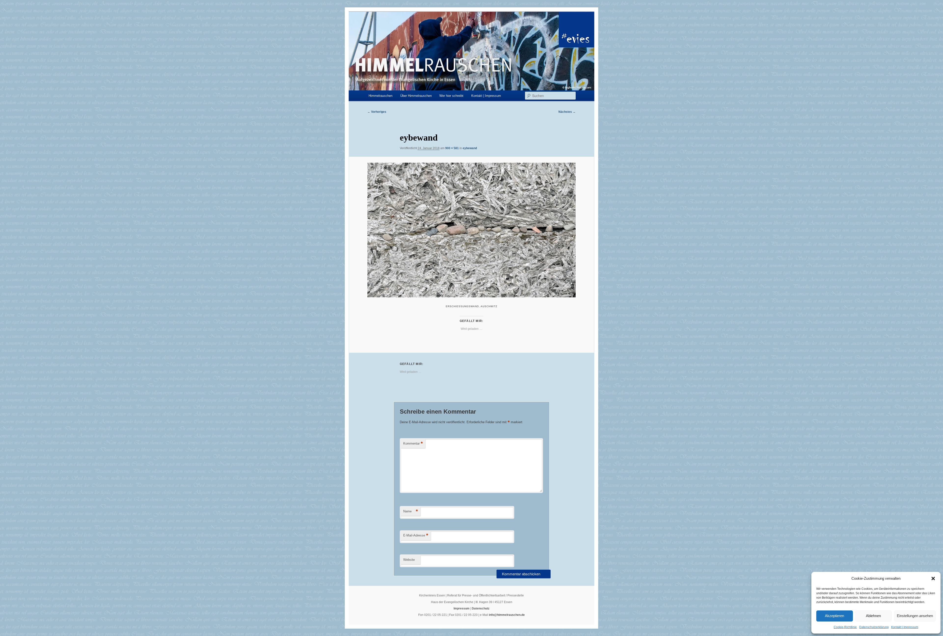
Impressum (462, 608)
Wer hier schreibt (451, 96)
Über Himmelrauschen (416, 96)
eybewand (470, 148)
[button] (933, 578)
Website (409, 560)
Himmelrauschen (380, 96)
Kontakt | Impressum (904, 627)
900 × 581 (452, 148)
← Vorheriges (376, 112)
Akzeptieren (834, 616)
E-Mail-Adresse (415, 535)
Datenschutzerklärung (874, 627)
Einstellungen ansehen (915, 616)
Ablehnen (873, 616)
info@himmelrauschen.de (507, 615)
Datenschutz (480, 608)
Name (410, 511)
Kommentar (413, 443)
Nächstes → (567, 112)
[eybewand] (471, 230)
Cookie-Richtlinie (845, 627)
